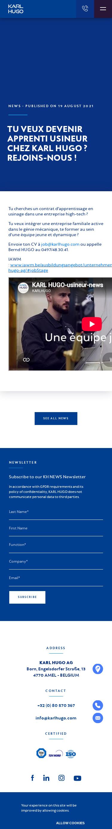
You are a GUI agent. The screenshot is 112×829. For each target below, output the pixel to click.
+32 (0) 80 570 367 (56, 705)
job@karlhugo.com (60, 244)
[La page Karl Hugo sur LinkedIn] (46, 777)
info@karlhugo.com (56, 718)
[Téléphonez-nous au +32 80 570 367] (85, 9)
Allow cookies (70, 823)
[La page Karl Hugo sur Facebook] (32, 777)
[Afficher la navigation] (103, 9)
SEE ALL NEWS (56, 418)
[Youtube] (77, 777)
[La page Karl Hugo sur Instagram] (62, 777)
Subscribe (27, 597)
